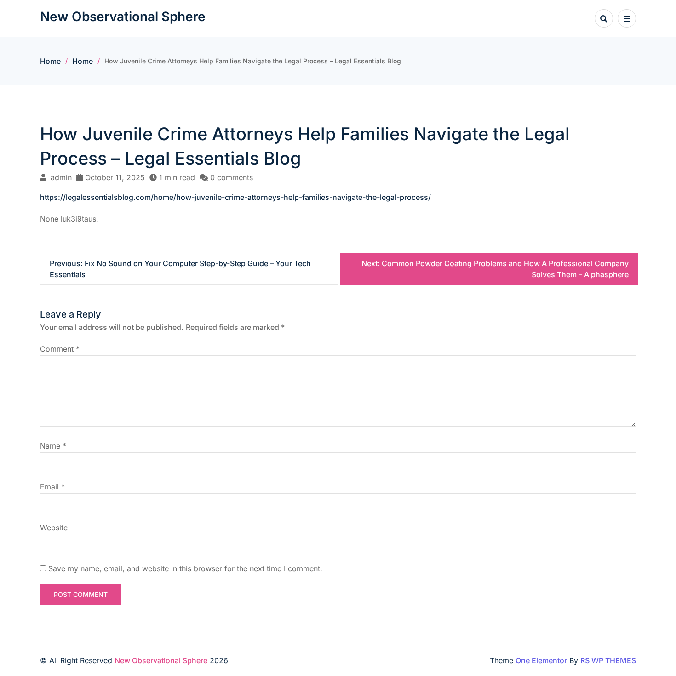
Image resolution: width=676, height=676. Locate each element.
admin (61, 177)
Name (53, 445)
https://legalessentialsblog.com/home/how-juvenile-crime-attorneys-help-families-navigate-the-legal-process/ (235, 197)
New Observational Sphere (123, 16)
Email (52, 486)
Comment (60, 348)
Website (54, 527)
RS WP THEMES (608, 660)
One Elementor (541, 660)
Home (50, 61)
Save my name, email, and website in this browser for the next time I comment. (185, 568)
